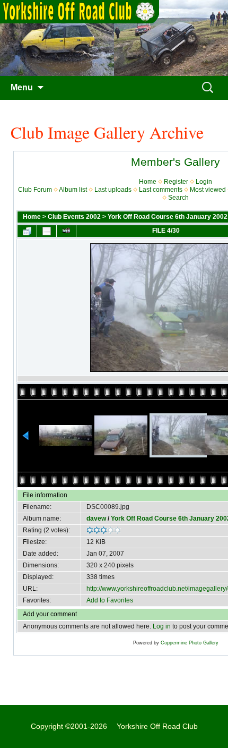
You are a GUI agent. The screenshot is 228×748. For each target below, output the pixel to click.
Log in (162, 626)
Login (204, 181)
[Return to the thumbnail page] (27, 231)
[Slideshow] (66, 231)
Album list (73, 189)
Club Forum (35, 189)
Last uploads (112, 189)
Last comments (160, 189)
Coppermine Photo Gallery (189, 642)
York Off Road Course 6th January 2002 (167, 216)
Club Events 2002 (74, 216)
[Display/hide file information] (46, 231)
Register (176, 181)
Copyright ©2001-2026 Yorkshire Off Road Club (114, 726)
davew (96, 518)
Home (147, 181)
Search (178, 197)
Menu (22, 87)
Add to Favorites (109, 600)
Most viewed (208, 189)
